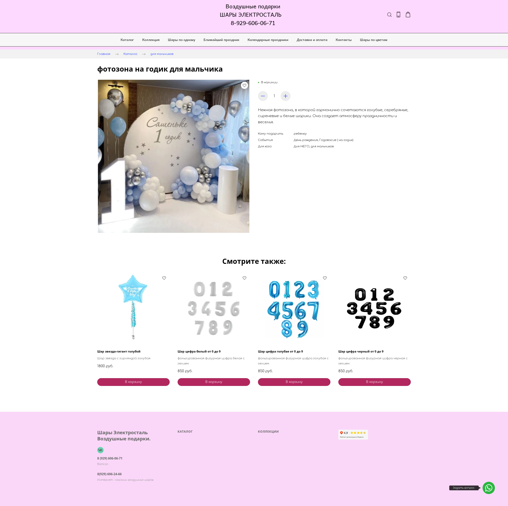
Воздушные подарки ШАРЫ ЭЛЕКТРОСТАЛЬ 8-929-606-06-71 (253, 14)
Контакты (344, 39)
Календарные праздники (268, 39)
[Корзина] (408, 14)
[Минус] (263, 96)
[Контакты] (398, 14)
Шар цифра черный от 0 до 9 (361, 351)
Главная (103, 54)
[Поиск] (389, 14)
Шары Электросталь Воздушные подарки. (124, 435)
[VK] (100, 450)
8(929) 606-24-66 (109, 474)
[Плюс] (286, 96)
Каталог (127, 39)
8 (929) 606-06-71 (109, 458)
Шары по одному (181, 39)
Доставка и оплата (312, 39)
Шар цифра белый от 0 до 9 (199, 351)
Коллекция (151, 39)
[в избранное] (244, 85)
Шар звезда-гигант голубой (118, 351)
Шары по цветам (373, 39)
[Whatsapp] (489, 488)
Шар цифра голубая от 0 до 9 (280, 351)
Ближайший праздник (221, 39)
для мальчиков (161, 54)
